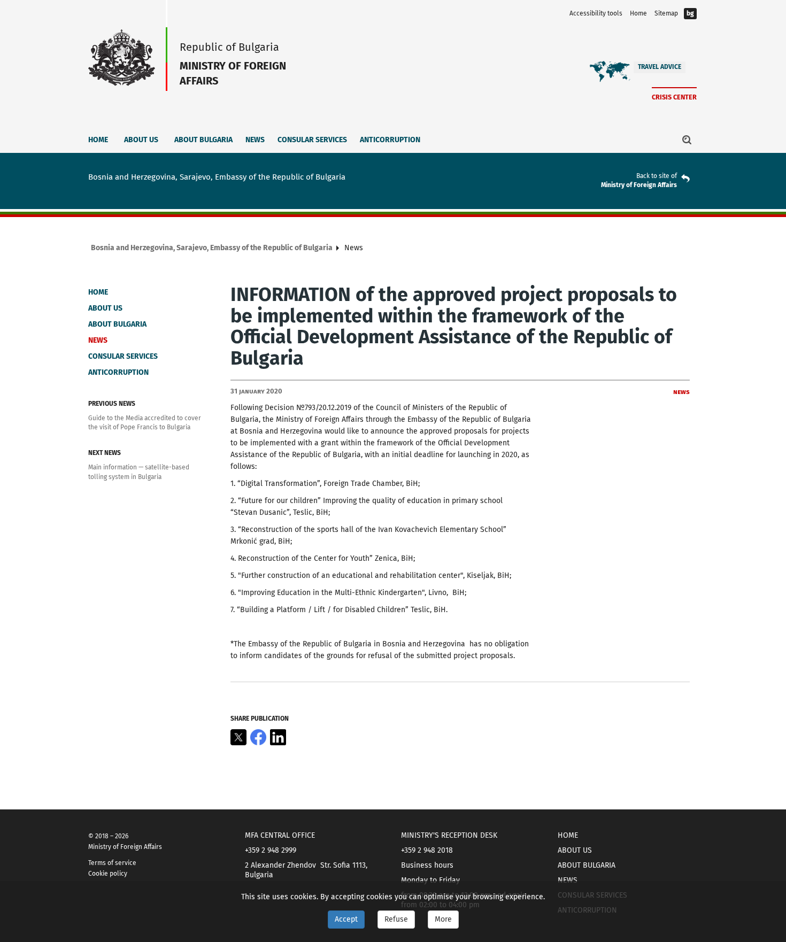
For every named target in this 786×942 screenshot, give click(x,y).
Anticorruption (390, 139)
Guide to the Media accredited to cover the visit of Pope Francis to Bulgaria (144, 422)
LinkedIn (278, 737)
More (443, 919)
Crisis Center (674, 97)
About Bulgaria (203, 139)
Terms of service (112, 863)
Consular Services (312, 139)
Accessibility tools (595, 13)
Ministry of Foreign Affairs (639, 185)
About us (141, 139)
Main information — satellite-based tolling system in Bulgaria (138, 472)
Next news (104, 453)
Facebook (258, 737)
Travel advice (659, 67)
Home (638, 13)
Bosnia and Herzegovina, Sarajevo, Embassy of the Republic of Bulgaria (212, 247)
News (255, 139)
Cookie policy (107, 873)
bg (690, 13)
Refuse (396, 919)
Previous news (111, 403)
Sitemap (666, 13)
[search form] (687, 139)
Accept (346, 919)
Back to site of (656, 176)
